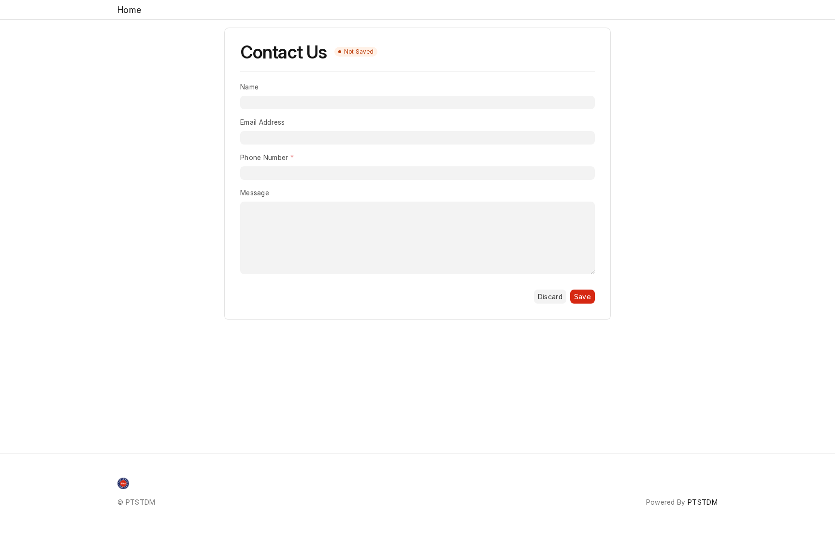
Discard (550, 296)
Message (254, 193)
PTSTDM (703, 502)
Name (249, 87)
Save (582, 296)
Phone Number (264, 157)
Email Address (262, 122)
